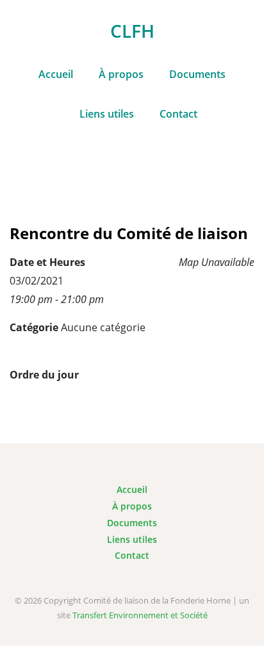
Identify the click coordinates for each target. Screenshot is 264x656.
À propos (121, 74)
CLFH (132, 31)
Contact (178, 114)
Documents (197, 74)
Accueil (55, 74)
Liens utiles (106, 114)
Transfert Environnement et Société (140, 615)
